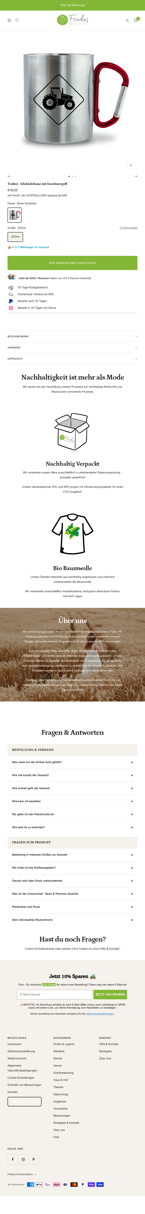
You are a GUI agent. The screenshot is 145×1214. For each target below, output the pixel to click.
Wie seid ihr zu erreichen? (28, 827)
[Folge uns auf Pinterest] (33, 1159)
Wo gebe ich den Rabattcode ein (33, 814)
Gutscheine (60, 1108)
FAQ (56, 1137)
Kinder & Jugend (63, 1044)
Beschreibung (18, 336)
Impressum (15, 1044)
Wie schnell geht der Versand (30, 788)
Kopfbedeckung (63, 1072)
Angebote (59, 1101)
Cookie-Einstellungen (21, 1077)
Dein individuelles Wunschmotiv (32, 919)
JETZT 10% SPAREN (110, 994)
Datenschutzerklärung (21, 1051)
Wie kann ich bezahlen (26, 801)
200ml (15, 236)
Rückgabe (105, 1051)
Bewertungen (61, 1115)
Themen (58, 1087)
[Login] (127, 20)
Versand (52, 195)
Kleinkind (58, 1051)
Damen (57, 1058)
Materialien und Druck (26, 906)
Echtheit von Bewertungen (24, 1085)
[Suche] (17, 20)
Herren (57, 1065)
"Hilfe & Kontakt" (109, 948)
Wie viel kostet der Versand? (30, 775)
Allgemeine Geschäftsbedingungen (22, 1068)
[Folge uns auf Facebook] (13, 1159)
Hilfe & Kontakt (108, 1044)
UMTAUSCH (15, 358)
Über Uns (105, 1058)
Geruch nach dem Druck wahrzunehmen (37, 880)
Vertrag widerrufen (24, 1101)
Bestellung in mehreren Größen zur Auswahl (39, 854)
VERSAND (14, 347)
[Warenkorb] (135, 20)
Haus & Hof (60, 1080)
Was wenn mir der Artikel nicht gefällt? (37, 762)
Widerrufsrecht (17, 1058)
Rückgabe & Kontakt (66, 1122)
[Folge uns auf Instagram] (23, 1159)
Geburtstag (60, 1094)
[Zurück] (9, 176)
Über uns (59, 1130)
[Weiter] (135, 176)
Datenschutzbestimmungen (100, 1014)
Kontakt (13, 1092)
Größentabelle (128, 228)
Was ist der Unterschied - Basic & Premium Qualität (45, 893)
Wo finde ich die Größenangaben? (34, 867)
